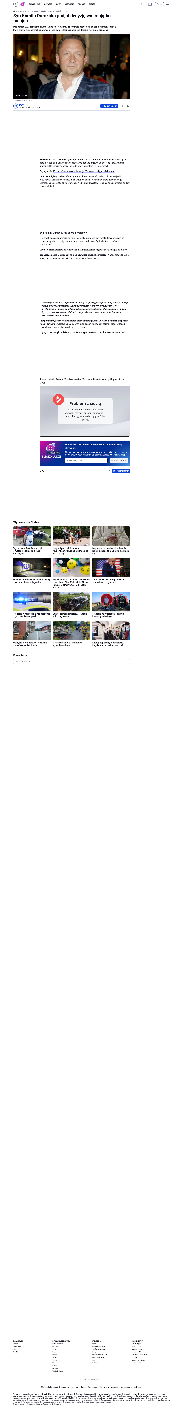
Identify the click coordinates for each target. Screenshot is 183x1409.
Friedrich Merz (136, 1363)
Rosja (54, 1352)
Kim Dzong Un (136, 1344)
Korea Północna (57, 1344)
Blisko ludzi (34, 4)
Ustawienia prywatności (131, 1387)
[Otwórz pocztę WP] (143, 4)
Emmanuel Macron (138, 1352)
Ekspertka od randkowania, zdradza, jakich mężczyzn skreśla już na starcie (90, 249)
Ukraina (55, 1346)
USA (53, 1363)
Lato (93, 1360)
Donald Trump (136, 1346)
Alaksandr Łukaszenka (139, 1355)
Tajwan (54, 1360)
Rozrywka (69, 4)
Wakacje (95, 1363)
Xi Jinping (135, 1357)
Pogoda (81, 4)
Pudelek (15, 1352)
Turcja (54, 1349)
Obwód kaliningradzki (99, 1349)
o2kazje (48, 4)
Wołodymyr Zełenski (138, 1360)
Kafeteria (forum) (18, 1346)
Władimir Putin (137, 1349)
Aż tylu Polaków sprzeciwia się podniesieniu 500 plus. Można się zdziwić (89, 332)
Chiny (94, 1352)
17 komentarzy (110, 106)
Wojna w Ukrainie (98, 1357)
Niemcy (55, 1366)
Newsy (94, 1344)
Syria (54, 1357)
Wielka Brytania (57, 1371)
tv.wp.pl (15, 1349)
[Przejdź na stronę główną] (15, 6)
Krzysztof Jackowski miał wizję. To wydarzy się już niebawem (84, 171)
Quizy (58, 4)
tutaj (59, 1404)
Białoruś (55, 1368)
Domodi (15, 1344)
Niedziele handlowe (98, 1346)
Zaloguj (159, 4)
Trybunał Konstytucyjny (100, 1355)
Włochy (54, 1355)
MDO (21, 105)
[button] (150, 4)
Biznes (92, 4)
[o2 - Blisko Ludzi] (24, 4)
